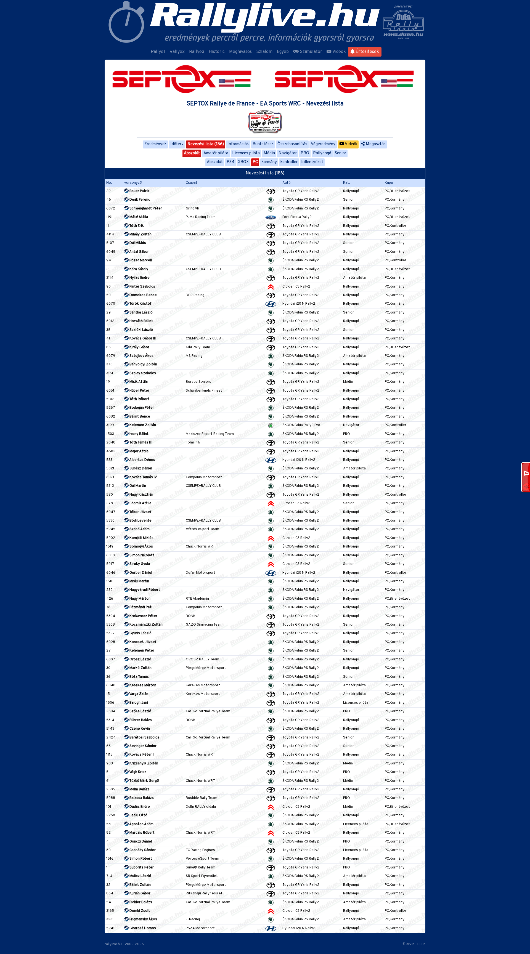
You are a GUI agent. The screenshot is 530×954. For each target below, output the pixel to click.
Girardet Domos (142, 928)
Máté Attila (138, 217)
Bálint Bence (139, 416)
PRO (305, 153)
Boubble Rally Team (201, 798)
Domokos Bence (143, 295)
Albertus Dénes (142, 460)
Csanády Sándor (142, 850)
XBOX (243, 162)
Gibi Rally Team (198, 347)
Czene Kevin (139, 729)
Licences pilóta (246, 153)
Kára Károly (138, 269)
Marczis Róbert (142, 833)
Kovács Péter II (141, 755)
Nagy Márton (139, 599)
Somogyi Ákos (141, 546)
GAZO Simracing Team (204, 625)
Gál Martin (137, 486)
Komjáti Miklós (141, 538)
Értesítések (366, 52)
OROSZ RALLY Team (202, 659)
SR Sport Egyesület (202, 876)
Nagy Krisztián (141, 495)
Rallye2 (177, 52)
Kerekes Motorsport (203, 685)
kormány (269, 162)
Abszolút (192, 153)
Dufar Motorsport (200, 573)
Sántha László (141, 312)
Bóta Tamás (139, 677)
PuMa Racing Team (201, 217)
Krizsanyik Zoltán (143, 763)
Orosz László (140, 659)
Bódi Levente (140, 521)
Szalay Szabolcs (142, 373)
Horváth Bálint (141, 321)
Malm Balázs (139, 789)
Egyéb (283, 52)
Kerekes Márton (142, 685)
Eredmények (155, 144)
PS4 (230, 162)
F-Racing (193, 919)
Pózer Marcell (140, 260)
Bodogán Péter (141, 408)
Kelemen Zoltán (142, 425)
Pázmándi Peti (140, 607)
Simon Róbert (140, 859)
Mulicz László (140, 876)
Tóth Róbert (139, 399)
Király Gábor (139, 347)
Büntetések (263, 144)
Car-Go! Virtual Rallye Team (208, 711)
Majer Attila (139, 451)
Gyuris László (140, 633)
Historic (217, 52)
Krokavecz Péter (143, 616)
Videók (339, 52)
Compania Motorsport (204, 477)
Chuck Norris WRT (200, 546)
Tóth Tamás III (140, 442)
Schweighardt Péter (145, 208)
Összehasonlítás (292, 144)
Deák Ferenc (139, 200)
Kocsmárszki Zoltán (146, 625)
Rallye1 (158, 52)
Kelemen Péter (141, 651)
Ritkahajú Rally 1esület (204, 893)
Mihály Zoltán (140, 234)
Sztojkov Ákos (141, 356)
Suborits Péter (141, 867)
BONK (190, 616)
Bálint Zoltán (140, 885)
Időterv (177, 144)
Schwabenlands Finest (204, 391)
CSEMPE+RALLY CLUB (203, 234)
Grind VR (192, 208)
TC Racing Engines (200, 850)
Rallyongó (322, 153)
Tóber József (140, 512)
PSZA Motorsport (200, 928)
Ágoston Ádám (141, 824)
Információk (238, 144)
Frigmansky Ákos (143, 919)
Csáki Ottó (138, 815)
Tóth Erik (136, 226)
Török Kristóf (140, 304)
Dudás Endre (139, 807)
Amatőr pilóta (215, 153)
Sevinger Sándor (143, 746)
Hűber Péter (139, 391)
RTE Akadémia (197, 599)
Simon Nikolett (141, 555)
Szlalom (264, 52)
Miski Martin (139, 581)
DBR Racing (195, 295)
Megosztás (375, 144)
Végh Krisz (137, 772)
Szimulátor (310, 52)
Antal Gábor (139, 252)
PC (255, 162)
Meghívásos (240, 52)
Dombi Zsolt (139, 911)
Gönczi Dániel (140, 841)
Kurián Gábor (139, 893)
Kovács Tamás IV (143, 477)
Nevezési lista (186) (205, 144)
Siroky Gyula (139, 564)
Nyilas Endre (139, 278)
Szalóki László (141, 330)
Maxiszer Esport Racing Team (210, 434)
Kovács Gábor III (142, 338)
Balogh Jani (138, 703)
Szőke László (140, 711)
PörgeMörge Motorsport (206, 668)
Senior (340, 153)
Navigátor (288, 153)
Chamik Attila (140, 503)
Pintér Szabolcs (142, 287)
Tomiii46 (193, 442)
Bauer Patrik (139, 191)
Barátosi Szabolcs (144, 737)
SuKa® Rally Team (200, 867)
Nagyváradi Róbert (144, 590)
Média (269, 153)
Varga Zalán (138, 694)
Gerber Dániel (140, 573)
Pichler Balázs (140, 902)
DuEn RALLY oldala (201, 807)
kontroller (289, 162)
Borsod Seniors (198, 382)
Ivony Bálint (139, 434)
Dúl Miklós (137, 243)
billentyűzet (312, 162)
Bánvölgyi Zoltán (143, 364)
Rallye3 (196, 52)
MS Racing (194, 356)
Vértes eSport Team (202, 529)
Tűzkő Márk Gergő (144, 781)
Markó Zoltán (140, 668)
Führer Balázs (140, 720)
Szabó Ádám (139, 529)
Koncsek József (143, 642)
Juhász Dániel (140, 468)
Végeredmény (323, 144)
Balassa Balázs (141, 798)
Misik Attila (138, 382)
